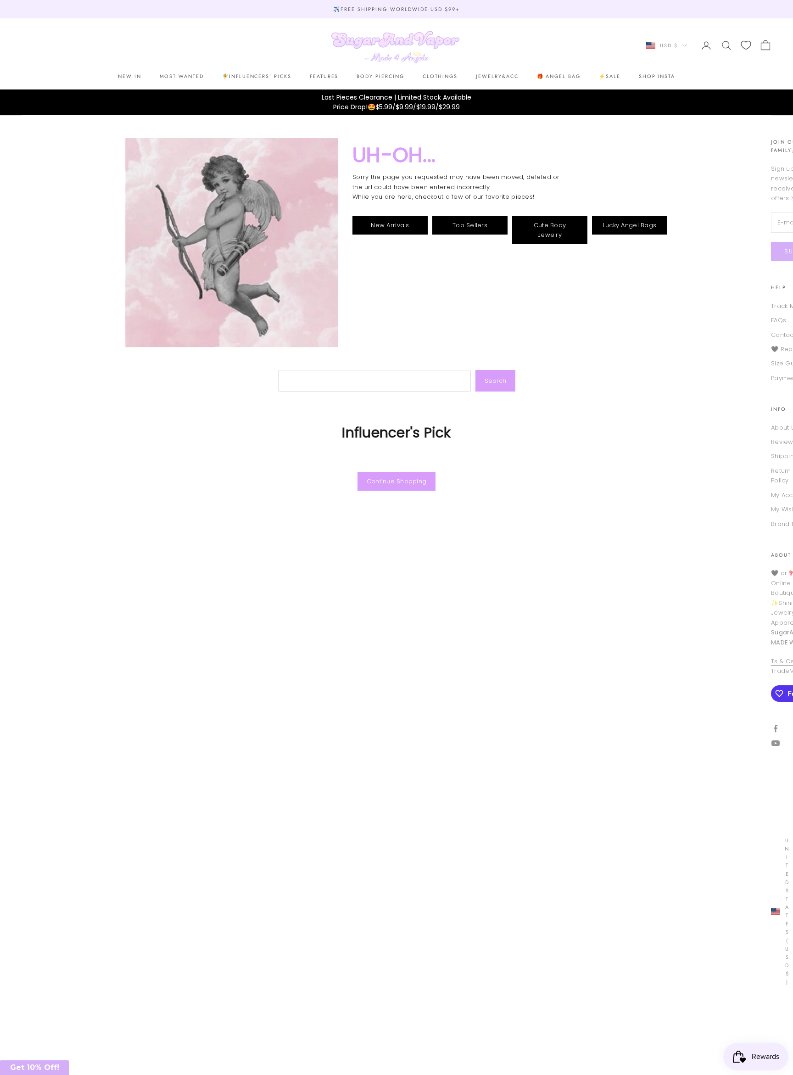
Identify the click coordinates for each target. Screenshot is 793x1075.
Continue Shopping (396, 481)
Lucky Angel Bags (629, 225)
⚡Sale (609, 76)
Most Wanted (182, 76)
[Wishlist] (746, 45)
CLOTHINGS (440, 76)
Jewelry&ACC (497, 76)
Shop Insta (657, 76)
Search (495, 380)
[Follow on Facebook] (775, 728)
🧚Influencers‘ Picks (256, 76)
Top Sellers (469, 225)
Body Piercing (380, 76)
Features (324, 76)
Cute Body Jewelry (550, 230)
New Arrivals (390, 225)
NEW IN (129, 76)
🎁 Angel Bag (559, 76)
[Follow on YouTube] (775, 743)
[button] (34, 1067)
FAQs (778, 320)
